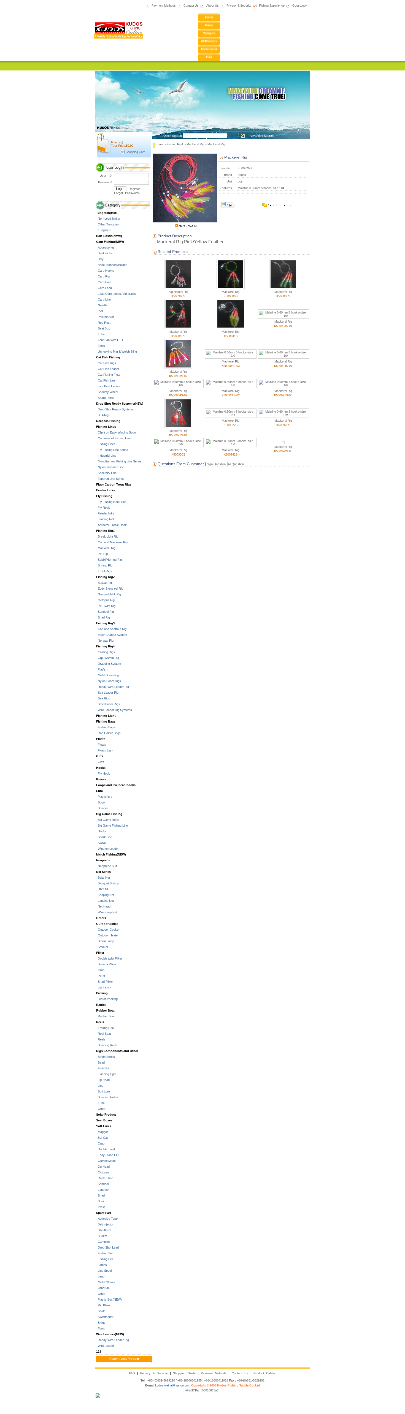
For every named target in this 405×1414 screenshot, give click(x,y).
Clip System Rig (107, 658)
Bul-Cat (102, 1137)
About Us (212, 5)
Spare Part (103, 1212)
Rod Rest (103, 322)
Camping (103, 1241)
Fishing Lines (106, 426)
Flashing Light (106, 1074)
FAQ (132, 1373)
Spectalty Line (106, 473)
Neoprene (103, 860)
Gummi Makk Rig (108, 594)
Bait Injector (105, 1224)
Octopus (102, 1172)
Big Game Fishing (109, 814)
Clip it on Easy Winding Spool (116, 432)
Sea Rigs (103, 698)
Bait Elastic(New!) (109, 236)
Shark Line (104, 837)
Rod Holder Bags (108, 733)
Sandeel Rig (105, 611)
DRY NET (103, 889)
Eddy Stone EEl (107, 1155)
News (209, 25)
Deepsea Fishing (108, 421)
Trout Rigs (104, 571)
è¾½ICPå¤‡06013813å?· (202, 1390)
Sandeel (102, 1184)
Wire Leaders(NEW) (110, 1334)
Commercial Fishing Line (113, 438)
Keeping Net (105, 895)
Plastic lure (104, 796)
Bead (100, 1062)
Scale (100, 1311)
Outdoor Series (107, 923)
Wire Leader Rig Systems (114, 710)
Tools (100, 345)
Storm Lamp (105, 941)
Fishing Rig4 (105, 646)
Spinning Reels (107, 1045)
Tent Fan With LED (109, 340)
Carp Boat (103, 282)
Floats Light (104, 750)
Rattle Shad (104, 1178)
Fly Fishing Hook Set (111, 501)
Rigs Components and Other (117, 1051)
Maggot (102, 1132)
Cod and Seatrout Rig (111, 629)
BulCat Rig (104, 582)
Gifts (99, 756)
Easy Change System (111, 634)
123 (98, 1351)
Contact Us (191, 5)
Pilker (100, 952)
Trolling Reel (105, 1027)
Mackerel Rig (105, 548)
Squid (100, 1201)
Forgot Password (126, 193)
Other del (103, 1288)
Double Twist (105, 1149)
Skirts (101, 1322)
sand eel (102, 1189)
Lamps (101, 1264)
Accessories (105, 247)
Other (101, 1108)
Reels (100, 1022)
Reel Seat (103, 1033)
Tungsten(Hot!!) (108, 212)
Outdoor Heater (107, 935)
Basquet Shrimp (107, 883)
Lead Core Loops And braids (116, 293)
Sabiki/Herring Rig (109, 559)
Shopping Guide (184, 1373)
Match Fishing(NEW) (111, 854)
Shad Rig (103, 617)
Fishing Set (104, 1253)
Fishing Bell (104, 1259)
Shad (100, 1195)
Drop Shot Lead (107, 1247)
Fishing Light (106, 715)
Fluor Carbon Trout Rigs (113, 484)
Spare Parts (105, 397)
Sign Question (216, 464)
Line (99, 1085)
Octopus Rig (105, 600)
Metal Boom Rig (107, 675)
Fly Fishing (104, 496)
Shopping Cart (135, 152)
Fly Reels (103, 507)
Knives (101, 779)
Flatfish (101, 669)
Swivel (101, 842)
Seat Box (103, 328)
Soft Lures (103, 1126)
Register (134, 188)
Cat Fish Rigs (106, 363)
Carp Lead (104, 288)
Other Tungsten (107, 224)
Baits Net (103, 877)
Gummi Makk (106, 1160)
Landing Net (105, 519)
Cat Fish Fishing (108, 357)
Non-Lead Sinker (108, 218)
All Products (209, 41)
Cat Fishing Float (108, 374)
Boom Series (105, 1056)
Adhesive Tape (107, 1218)
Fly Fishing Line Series (112, 449)
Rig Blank (103, 1305)
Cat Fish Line (105, 380)
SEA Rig (102, 415)
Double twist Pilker (109, 958)
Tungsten (103, 230)
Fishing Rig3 (105, 623)
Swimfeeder (105, 1316)
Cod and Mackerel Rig (112, 542)
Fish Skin (103, 1068)
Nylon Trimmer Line (110, 467)
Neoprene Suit (106, 866)
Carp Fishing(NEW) (110, 241)
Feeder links (105, 513)
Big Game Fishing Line (112, 825)
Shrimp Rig (104, 565)
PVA (99, 311)
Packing (102, 993)
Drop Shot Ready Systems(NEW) (119, 403)
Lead (100, 1276)
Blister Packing (107, 999)
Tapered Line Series (110, 478)
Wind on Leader (107, 848)
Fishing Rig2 (105, 577)
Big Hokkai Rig (178, 291)
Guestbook (299, 5)
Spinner (102, 808)
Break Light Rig (107, 536)
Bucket (101, 1236)
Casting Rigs (105, 652)
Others (101, 918)
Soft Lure (103, 1091)
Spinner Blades (107, 1097)
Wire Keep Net (106, 912)
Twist (100, 1207)
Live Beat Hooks (108, 386)
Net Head (103, 906)
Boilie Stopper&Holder (111, 264)
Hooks (101, 767)
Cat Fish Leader (107, 368)
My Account (209, 49)
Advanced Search (262, 135)
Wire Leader (105, 1345)
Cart (209, 57)
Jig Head (103, 1079)
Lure (99, 790)
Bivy (100, 259)
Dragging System (108, 663)
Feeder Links (105, 490)
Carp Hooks (105, 270)
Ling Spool (104, 1270)
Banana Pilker (106, 964)
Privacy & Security (238, 5)
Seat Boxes (104, 1120)
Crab (100, 970)
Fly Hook (103, 773)
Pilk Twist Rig (105, 605)
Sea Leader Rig (107, 692)
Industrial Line (106, 455)
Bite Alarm (103, 1230)
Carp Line (103, 299)
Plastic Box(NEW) (109, 1299)
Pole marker (105, 316)
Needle (101, 305)
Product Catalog (264, 1373)
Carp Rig (103, 276)
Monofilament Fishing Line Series (119, 461)
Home (209, 17)
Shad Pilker (104, 981)
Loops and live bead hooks (116, 785)
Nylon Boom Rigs (108, 681)
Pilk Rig (102, 553)
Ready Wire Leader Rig (112, 686)
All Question (236, 464)
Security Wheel (107, 392)
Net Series (103, 871)
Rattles (101, 1004)
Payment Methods (164, 5)
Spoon (101, 802)
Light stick (103, 987)
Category (209, 33)
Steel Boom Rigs (108, 704)
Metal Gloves (105, 1282)
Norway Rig (105, 640)
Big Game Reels (108, 819)
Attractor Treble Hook (111, 525)
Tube (100, 334)
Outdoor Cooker (108, 929)
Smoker (102, 947)
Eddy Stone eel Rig (109, 588)
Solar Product (106, 1114)
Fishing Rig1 (105, 530)
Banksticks (104, 253)
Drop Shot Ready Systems (115, 409)
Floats (100, 738)
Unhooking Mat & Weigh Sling (116, 351)
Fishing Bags (105, 721)
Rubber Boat (105, 1010)
